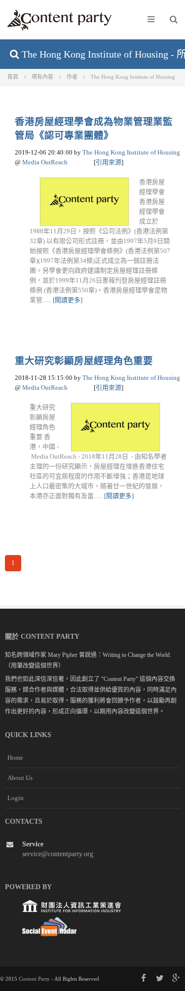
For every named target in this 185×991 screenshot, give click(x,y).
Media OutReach (45, 162)
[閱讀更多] (67, 300)
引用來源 (108, 162)
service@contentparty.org (57, 854)
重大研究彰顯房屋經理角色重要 (84, 361)
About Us (20, 777)
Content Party (34, 979)
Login (15, 798)
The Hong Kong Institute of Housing (131, 152)
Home (15, 757)
